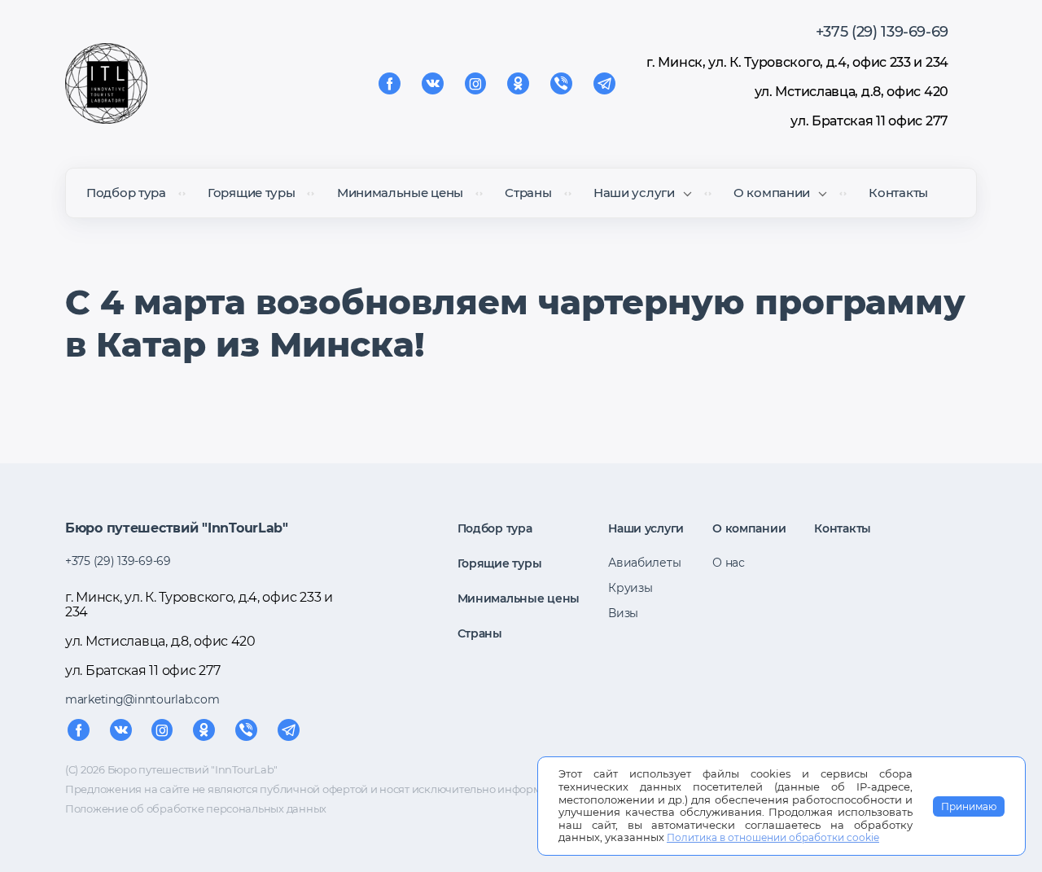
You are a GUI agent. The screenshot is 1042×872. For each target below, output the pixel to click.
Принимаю (968, 806)
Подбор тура (126, 192)
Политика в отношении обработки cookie (773, 837)
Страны (528, 192)
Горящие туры (251, 192)
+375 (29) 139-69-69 (882, 32)
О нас (728, 562)
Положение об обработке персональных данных (195, 808)
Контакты (898, 192)
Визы (623, 613)
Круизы (630, 587)
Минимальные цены (400, 192)
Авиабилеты (644, 562)
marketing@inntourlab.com (142, 699)
